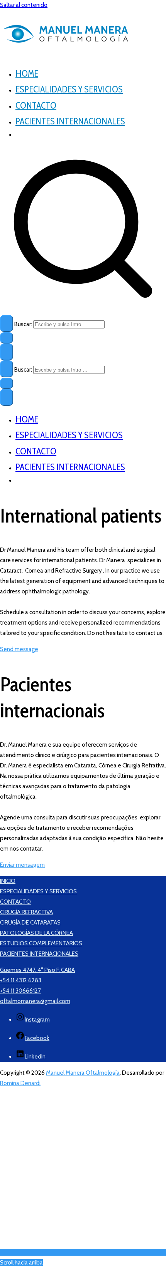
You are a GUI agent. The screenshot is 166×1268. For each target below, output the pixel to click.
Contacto (35, 105)
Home (26, 73)
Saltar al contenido (23, 5)
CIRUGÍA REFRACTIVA (26, 912)
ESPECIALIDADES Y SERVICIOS (38, 891)
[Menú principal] (6, 351)
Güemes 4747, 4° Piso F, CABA (37, 969)
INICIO (7, 881)
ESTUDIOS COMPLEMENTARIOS (41, 943)
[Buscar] (6, 323)
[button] (6, 337)
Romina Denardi (20, 1083)
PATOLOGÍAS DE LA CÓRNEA (36, 933)
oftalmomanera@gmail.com (35, 1001)
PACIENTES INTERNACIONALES (39, 953)
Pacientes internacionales (70, 121)
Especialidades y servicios (69, 89)
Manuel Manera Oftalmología (83, 1072)
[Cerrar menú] (6, 397)
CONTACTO (15, 901)
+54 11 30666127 (20, 990)
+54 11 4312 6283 (20, 980)
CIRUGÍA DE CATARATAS (30, 922)
